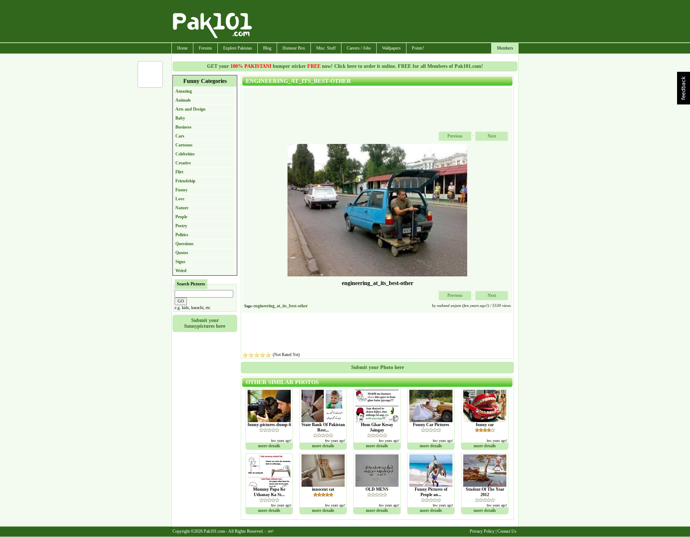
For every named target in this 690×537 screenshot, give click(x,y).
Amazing (183, 91)
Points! (418, 48)
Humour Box (293, 48)
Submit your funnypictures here (204, 323)
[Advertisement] (385, 22)
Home (182, 48)
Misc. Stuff (326, 48)
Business (183, 127)
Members (505, 48)
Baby (180, 118)
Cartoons (184, 145)
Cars (179, 136)
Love (179, 198)
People (181, 216)
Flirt (179, 171)
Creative (183, 162)
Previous (455, 136)
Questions (184, 243)
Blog (267, 48)
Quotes (181, 252)
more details (269, 445)
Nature (181, 207)
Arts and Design (190, 109)
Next (492, 136)
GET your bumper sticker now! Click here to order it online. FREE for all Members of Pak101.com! (345, 66)
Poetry (181, 225)
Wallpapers (391, 48)
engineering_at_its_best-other (280, 305)
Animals (183, 100)
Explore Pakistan (237, 48)
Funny (181, 189)
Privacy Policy (482, 531)
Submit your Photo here (377, 367)
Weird (181, 270)
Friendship (185, 180)
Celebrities (185, 154)
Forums (205, 48)
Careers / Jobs (359, 48)
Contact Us (506, 531)
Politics (181, 234)
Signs (180, 261)
